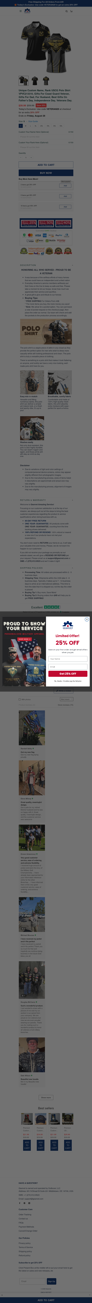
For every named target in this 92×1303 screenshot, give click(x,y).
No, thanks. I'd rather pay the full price (67, 681)
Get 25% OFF (68, 674)
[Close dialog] (87, 619)
